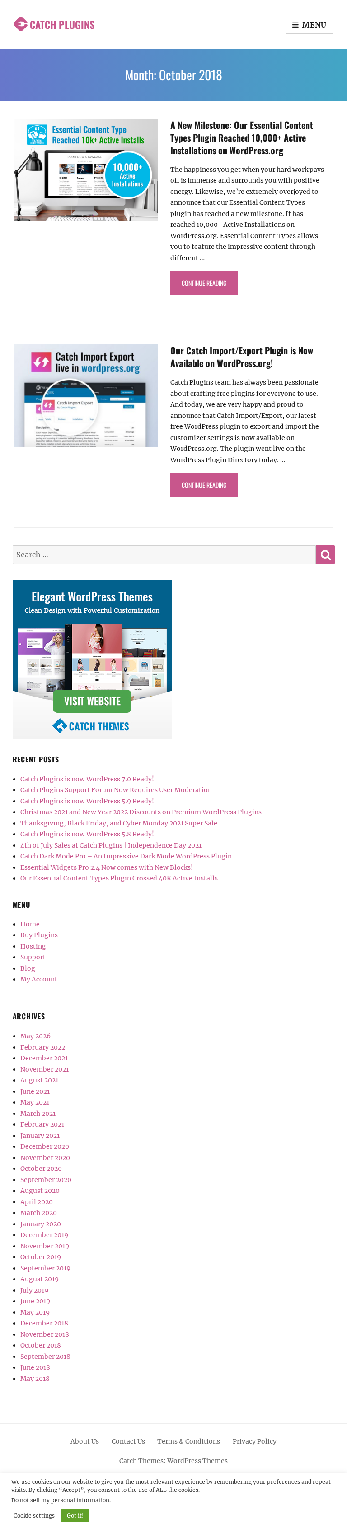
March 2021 (38, 1114)
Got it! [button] (75, 1515)
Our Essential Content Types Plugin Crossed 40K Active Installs (119, 878)
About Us (84, 1441)
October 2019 (40, 1257)
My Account (38, 979)
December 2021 (44, 1058)
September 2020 (45, 1180)
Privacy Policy (255, 1441)
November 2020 (45, 1158)
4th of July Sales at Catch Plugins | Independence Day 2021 (111, 845)
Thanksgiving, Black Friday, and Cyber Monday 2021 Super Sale (118, 823)
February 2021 (42, 1124)
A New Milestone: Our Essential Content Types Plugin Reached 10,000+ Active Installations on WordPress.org (241, 137)
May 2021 (34, 1102)
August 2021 (39, 1080)
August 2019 (39, 1279)
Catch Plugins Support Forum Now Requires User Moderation (116, 790)
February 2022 (42, 1047)
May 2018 (35, 1379)
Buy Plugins (39, 935)
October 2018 (40, 1345)
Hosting (33, 946)
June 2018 (35, 1367)
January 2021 (40, 1136)
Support (33, 957)
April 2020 (36, 1202)
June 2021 (35, 1091)
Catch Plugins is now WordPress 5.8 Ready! (87, 834)
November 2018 (44, 1334)
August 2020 (40, 1191)
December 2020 (44, 1146)
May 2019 (35, 1312)
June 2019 (35, 1301)
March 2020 (38, 1213)
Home (30, 924)
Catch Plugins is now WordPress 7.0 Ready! (87, 779)
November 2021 (44, 1069)
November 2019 (44, 1246)
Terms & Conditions (188, 1441)
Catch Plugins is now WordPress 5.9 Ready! (87, 801)
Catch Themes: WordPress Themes (173, 1461)
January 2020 (40, 1224)
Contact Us (128, 1441)
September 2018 (45, 1357)
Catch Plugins (62, 24)
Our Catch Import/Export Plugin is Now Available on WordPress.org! (241, 357)
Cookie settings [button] (34, 1515)
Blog (27, 968)
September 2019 (45, 1268)
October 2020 (41, 1169)
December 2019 (44, 1235)
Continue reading (210, 283)
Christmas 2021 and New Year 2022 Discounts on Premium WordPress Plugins (141, 812)
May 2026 (35, 1036)
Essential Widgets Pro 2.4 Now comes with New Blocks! (106, 867)
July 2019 (34, 1290)
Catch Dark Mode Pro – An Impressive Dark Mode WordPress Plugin (126, 856)
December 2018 (44, 1323)
